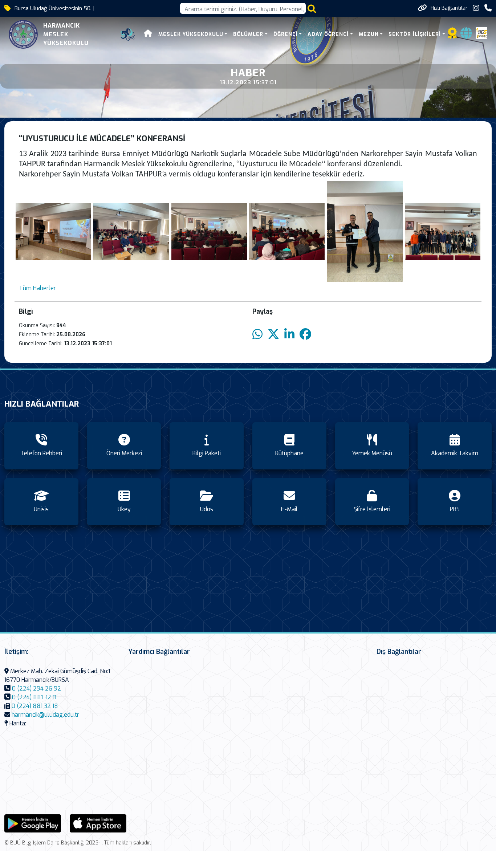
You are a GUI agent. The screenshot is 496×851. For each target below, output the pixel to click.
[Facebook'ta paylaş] (305, 334)
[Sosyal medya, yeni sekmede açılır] (476, 8)
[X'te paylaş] (273, 334)
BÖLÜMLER (248, 34)
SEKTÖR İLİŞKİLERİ (415, 34)
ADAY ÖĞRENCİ (328, 34)
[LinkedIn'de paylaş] (289, 334)
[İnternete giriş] (466, 35)
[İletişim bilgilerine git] (488, 8)
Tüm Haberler (37, 288)
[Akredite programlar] (452, 35)
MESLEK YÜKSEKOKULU (190, 34)
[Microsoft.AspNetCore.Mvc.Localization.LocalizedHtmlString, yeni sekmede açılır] (32, 823)
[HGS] (481, 32)
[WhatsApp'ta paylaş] (257, 334)
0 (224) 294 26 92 (36, 688)
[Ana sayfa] (148, 34)
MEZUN (369, 34)
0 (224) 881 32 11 (34, 697)
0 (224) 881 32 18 (35, 706)
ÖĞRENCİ (285, 34)
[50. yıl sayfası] (128, 34)
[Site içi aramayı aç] (312, 8)
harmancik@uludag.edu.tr (45, 714)
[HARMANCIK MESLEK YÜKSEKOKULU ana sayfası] (23, 34)
